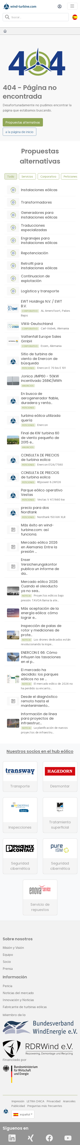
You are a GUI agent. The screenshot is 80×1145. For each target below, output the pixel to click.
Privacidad (53, 1101)
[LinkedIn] (12, 1138)
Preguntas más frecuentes (44, 1106)
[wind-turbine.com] (5, 31)
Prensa (8, 968)
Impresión (17, 1101)
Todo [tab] (10, 176)
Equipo (8, 954)
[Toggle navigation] (72, 6)
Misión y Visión (13, 947)
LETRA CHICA (35, 1101)
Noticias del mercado (18, 993)
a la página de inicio (19, 132)
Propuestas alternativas (22, 122)
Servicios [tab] (27, 176)
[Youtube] (67, 1138)
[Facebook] (49, 1138)
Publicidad (18, 1106)
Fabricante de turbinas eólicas (25, 1007)
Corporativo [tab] (48, 176)
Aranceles (69, 1101)
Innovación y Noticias (18, 1000)
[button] (74, 17)
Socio (7, 961)
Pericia (7, 986)
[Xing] (30, 1138)
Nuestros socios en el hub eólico (40, 751)
